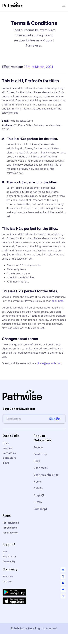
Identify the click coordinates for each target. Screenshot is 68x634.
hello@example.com (50, 363)
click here (57, 300)
